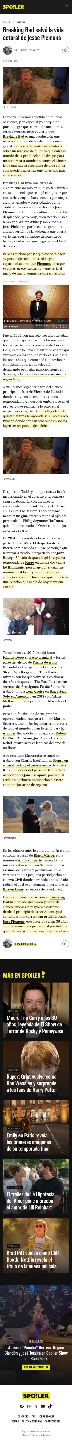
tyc (33, 1416)
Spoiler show (36, 1341)
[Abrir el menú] (67, 7)
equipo (15, 1421)
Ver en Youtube (34, 1367)
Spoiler (6, 22)
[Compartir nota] (65, 50)
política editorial (32, 1421)
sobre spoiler (46, 1416)
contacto (23, 1416)
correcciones (53, 1421)
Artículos (22, 22)
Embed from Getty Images (16, 282)
